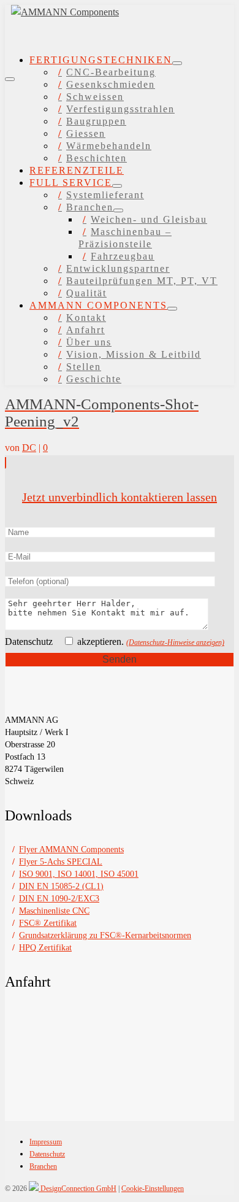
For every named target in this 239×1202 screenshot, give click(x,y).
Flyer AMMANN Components (71, 849)
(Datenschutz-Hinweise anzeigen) (175, 642)
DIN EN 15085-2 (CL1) (61, 886)
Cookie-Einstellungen (152, 1188)
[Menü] (10, 79)
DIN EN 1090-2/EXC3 (59, 898)
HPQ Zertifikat (45, 947)
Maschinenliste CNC (54, 910)
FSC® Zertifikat (48, 923)
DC (29, 447)
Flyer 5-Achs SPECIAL (60, 861)
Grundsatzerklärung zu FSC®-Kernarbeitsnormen (105, 935)
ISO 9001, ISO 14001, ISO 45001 (78, 874)
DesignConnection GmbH (77, 1188)
